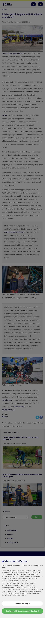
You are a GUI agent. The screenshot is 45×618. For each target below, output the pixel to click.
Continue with (22, 611)
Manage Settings (22, 603)
